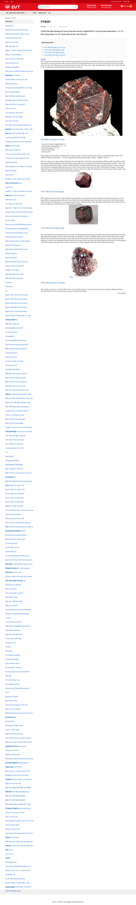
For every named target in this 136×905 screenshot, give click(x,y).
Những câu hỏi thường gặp (14, 423)
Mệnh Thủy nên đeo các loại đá (16, 382)
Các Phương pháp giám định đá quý (17, 556)
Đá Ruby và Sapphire (12, 67)
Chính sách (9, 850)
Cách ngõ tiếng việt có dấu (14, 274)
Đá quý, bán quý (10, 643)
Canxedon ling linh (11, 162)
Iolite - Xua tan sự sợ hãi (13, 183)
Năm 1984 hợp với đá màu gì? (15, 96)
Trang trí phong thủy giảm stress (16, 233)
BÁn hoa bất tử (10, 717)
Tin (6, 291)
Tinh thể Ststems (11, 353)
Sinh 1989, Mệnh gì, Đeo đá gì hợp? (17, 407)
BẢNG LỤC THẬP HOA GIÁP (14, 506)
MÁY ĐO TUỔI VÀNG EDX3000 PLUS (17, 792)
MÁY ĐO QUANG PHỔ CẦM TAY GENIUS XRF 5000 (18, 788)
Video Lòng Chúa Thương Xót (15, 104)
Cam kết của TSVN (11, 42)
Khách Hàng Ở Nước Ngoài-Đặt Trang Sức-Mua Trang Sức (17, 804)
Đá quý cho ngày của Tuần (14, 361)
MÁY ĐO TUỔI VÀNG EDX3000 (15, 796)
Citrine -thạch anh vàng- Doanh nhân (17, 154)
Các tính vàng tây (11, 543)
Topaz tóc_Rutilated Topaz (14, 415)
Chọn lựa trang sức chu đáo (14, 812)
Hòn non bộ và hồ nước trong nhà (16, 216)
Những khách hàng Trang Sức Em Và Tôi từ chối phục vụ (19, 713)
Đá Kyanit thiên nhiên (12, 754)
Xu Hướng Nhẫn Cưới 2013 (14, 328)
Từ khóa (8, 618)
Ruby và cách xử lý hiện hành (15, 195)
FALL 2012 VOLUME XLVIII (13, 634)
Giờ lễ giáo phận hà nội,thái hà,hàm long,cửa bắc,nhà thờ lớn (17, 763)
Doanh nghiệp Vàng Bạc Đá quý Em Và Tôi (19, 821)
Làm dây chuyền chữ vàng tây (15, 580)
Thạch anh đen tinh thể (13, 622)
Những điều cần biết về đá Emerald (17, 34)
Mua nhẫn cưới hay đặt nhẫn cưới (16, 133)
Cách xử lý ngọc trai (12, 63)
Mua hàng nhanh (11, 862)
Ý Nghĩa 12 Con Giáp (12, 270)
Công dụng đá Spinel (12, 460)
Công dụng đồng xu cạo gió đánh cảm (18, 808)
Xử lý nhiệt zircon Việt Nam (14, 59)
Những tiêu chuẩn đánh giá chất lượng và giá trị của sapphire (19, 759)
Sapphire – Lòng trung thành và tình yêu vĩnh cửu (18, 191)
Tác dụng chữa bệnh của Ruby (15, 137)
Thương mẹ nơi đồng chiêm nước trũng (18, 88)
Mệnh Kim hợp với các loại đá (15, 386)
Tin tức (6, 1)
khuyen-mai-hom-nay (12, 829)
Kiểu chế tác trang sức (13, 709)
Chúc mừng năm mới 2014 (14, 593)
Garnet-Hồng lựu (10, 170)
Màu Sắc (8, 676)
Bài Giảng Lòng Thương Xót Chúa (16, 100)
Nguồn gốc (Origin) (11, 696)
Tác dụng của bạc (11, 332)
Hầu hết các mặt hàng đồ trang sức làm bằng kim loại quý (18, 564)
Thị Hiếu (8, 647)
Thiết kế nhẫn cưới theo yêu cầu (16, 79)
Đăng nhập (126, 1)
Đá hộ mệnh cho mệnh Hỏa (14, 498)
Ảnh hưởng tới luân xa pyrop (55, 55)
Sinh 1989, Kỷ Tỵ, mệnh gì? (14, 444)
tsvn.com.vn (9, 854)
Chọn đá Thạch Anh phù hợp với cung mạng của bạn (18, 316)
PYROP (7, 858)
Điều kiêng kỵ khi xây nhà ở (14, 237)
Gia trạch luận (10, 220)
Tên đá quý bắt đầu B (12, 369)
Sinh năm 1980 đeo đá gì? (14, 601)
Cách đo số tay (10, 108)
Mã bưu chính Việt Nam (13, 55)
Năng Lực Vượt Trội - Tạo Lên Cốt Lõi (17, 870)
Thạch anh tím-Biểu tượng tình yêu (17, 158)
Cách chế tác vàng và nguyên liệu (16, 344)
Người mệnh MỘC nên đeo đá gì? (16, 303)
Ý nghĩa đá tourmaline (12, 146)
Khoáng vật (9, 26)
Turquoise (8, 282)
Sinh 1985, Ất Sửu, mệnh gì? (14, 440)
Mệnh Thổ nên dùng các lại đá (15, 378)
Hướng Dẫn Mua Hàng (12, 630)
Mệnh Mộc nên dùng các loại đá (16, 373)
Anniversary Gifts (11, 357)
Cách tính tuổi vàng (11, 121)
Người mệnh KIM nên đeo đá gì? (16, 307)
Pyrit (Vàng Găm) (11, 257)
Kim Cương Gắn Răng (12, 92)
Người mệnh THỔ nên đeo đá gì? (16, 311)
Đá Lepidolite (9, 336)
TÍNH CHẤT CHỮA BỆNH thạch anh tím (18, 626)
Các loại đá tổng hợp (12, 837)
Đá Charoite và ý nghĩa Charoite (16, 535)
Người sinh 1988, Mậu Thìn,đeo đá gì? (18, 402)
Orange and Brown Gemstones (15, 746)
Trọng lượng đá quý (11, 659)
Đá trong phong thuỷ (12, 684)
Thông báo (9, 286)
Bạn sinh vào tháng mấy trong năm (17, 688)
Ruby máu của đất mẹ (12, 150)
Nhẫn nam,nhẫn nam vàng (14, 734)
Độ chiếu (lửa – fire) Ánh (13, 667)
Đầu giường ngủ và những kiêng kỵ (16, 228)
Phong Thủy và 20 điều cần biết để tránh (19, 212)
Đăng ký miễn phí (116, 1)
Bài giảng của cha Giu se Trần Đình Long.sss (17, 775)
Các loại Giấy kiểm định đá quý (15, 340)
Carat (7, 692)
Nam (12, 1)
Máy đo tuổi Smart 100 (13, 783)
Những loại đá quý (11, 84)
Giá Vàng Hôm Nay (11, 320)
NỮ (50, 13)
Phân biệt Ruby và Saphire (14, 278)
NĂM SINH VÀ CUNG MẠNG (14, 465)
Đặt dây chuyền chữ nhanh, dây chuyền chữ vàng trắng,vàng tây (18, 577)
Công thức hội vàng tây (13, 585)
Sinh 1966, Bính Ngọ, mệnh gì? (15, 436)
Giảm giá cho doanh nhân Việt (15, 531)
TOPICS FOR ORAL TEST (13, 38)
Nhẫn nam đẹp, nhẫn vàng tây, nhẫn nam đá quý (19, 842)
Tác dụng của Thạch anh (13, 204)
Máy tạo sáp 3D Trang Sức (14, 469)
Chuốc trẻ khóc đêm (12, 825)
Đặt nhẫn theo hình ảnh (13, 572)
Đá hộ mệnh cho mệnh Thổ (14, 485)
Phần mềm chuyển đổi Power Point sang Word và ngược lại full (19, 71)
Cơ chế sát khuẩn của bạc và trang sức (18, 779)
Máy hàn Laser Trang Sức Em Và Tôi (17, 771)
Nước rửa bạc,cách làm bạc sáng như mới (18, 523)
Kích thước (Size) (11, 701)
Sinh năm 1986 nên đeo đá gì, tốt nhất (18, 394)
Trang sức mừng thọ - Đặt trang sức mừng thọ (17, 568)
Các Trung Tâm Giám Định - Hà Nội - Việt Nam (19, 129)
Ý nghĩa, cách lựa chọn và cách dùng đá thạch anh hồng (18, 428)
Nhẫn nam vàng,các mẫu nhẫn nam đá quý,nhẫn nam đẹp (18, 742)
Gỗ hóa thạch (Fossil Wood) (14, 266)
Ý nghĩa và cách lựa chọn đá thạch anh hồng (18, 142)
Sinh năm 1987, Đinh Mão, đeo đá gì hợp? (19, 398)
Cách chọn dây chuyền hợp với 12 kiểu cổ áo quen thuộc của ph (19, 527)
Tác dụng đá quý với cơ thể (14, 448)
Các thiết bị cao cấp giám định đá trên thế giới (18, 125)
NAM (34, 13)
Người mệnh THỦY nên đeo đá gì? (16, 295)
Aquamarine (9, 175)
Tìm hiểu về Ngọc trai (12, 680)
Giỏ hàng (127, 6)
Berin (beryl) (9, 456)
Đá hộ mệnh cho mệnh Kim (14, 502)
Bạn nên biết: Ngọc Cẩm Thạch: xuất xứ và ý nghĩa (18, 560)
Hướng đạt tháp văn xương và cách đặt (18, 431)
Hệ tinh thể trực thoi (12, 547)
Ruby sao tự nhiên (11, 605)
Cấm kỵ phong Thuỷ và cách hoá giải (17, 241)
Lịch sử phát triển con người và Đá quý (18, 738)
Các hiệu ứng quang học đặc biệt (16, 705)
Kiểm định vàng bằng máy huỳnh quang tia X (18, 481)
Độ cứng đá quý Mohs (12, 655)
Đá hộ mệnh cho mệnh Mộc (14, 493)
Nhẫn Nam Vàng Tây (12, 324)
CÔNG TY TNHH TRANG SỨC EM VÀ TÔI (18, 50)
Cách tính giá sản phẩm (13, 514)
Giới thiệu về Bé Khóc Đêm (14, 725)
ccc (6, 452)
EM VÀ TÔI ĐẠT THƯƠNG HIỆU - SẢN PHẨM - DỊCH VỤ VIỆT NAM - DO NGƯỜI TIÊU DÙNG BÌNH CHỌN (18, 883)
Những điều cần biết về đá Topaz (16, 249)
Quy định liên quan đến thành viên (16, 30)
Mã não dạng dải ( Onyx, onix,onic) (16, 262)
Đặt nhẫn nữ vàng (11, 597)
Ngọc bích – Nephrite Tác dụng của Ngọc (19, 208)
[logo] (17, 7)
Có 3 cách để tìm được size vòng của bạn (19, 510)
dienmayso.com (10, 199)
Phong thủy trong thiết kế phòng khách (18, 224)
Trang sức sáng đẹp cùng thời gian (17, 614)
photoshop (9, 477)
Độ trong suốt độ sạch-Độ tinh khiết (17, 672)
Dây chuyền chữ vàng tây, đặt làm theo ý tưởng (19, 833)
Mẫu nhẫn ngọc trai (11, 46)
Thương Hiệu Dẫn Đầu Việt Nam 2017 (18, 866)
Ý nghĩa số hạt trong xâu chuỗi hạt (16, 411)
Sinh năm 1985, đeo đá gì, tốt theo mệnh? (17, 390)
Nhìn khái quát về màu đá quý (15, 419)
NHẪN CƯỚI (42, 13)
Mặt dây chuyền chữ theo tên (15, 539)
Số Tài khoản (9, 721)
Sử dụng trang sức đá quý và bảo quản (18, 609)
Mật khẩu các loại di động (14, 117)
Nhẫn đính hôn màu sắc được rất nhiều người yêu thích (18, 473)
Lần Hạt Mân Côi (10, 551)
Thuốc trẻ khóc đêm (12, 730)
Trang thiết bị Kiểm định (13, 638)
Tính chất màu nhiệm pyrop (55, 52)
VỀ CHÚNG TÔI (10, 874)
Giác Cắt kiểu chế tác (12, 663)
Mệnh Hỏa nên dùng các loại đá (15, 349)
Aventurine (9, 187)
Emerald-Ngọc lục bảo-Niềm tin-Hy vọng (18, 166)
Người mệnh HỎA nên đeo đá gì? (16, 299)
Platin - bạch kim (11, 589)
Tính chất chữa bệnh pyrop (54, 50)
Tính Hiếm (8, 651)
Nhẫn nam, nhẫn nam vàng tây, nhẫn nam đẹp (19, 846)
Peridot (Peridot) (11, 253)
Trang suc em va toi (12, 750)
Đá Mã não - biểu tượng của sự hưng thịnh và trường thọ (17, 179)
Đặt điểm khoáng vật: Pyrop (55, 47)
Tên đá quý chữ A (11, 365)
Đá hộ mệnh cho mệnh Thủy (15, 489)
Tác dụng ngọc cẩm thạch (14, 113)
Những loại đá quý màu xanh (14, 518)
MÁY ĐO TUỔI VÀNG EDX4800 (15, 800)
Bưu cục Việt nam (11, 817)
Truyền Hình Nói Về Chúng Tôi (15, 879)
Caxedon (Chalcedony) (13, 245)
